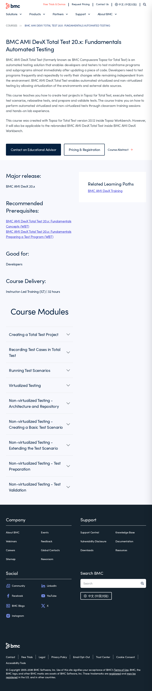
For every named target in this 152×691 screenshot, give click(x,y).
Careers (10, 550)
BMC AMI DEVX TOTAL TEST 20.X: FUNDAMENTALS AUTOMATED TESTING (67, 25)
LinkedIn (52, 585)
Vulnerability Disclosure (93, 541)
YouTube (52, 595)
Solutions (11, 14)
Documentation (124, 541)
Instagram (18, 615)
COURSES (11, 25)
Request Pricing (81, 4)
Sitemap (11, 559)
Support (80, 14)
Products (35, 14)
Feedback (46, 541)
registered (115, 673)
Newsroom (47, 559)
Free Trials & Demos (54, 4)
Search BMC (91, 573)
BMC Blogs (18, 605)
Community (18, 585)
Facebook (17, 595)
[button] (39, 334)
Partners (58, 14)
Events (44, 532)
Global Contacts (50, 550)
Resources (121, 550)
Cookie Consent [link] (125, 657)
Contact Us (102, 4)
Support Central (89, 532)
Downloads (86, 550)
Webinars (11, 541)
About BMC (105, 14)
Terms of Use (121, 670)
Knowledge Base (125, 532)
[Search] (144, 4)
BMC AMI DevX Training (105, 191)
